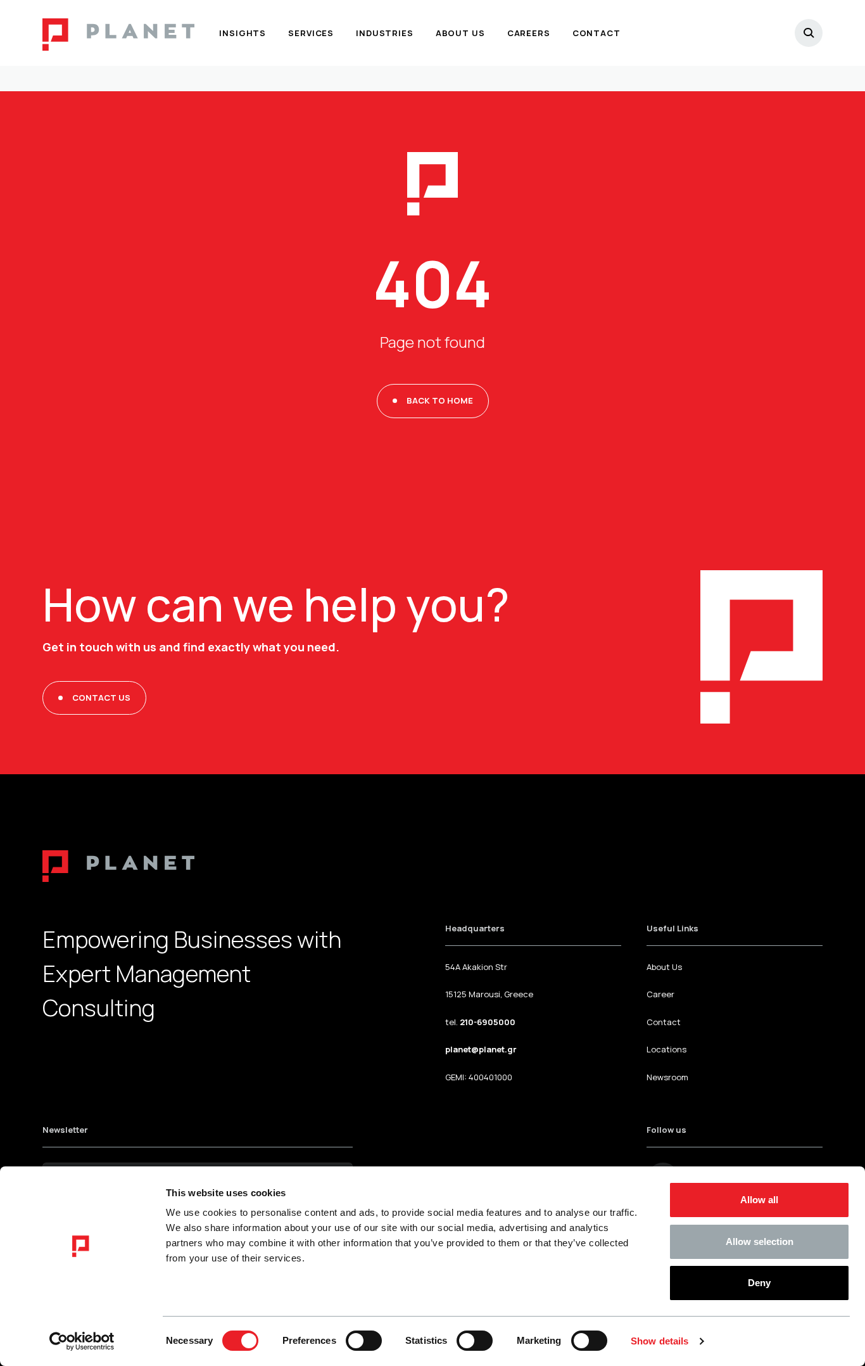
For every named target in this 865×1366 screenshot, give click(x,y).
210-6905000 (487, 1022)
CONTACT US (101, 697)
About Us (664, 967)
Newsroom (667, 1077)
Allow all (759, 1199)
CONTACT (596, 33)
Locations (666, 1049)
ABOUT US (460, 33)
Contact (664, 1022)
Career (660, 994)
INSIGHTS (242, 33)
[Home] (118, 33)
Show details (659, 1341)
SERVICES (311, 33)
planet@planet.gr (481, 1049)
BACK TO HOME (440, 400)
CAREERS (528, 33)
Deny (759, 1282)
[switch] (364, 1341)
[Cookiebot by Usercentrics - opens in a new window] (82, 1341)
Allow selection (759, 1241)
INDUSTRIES (385, 33)
